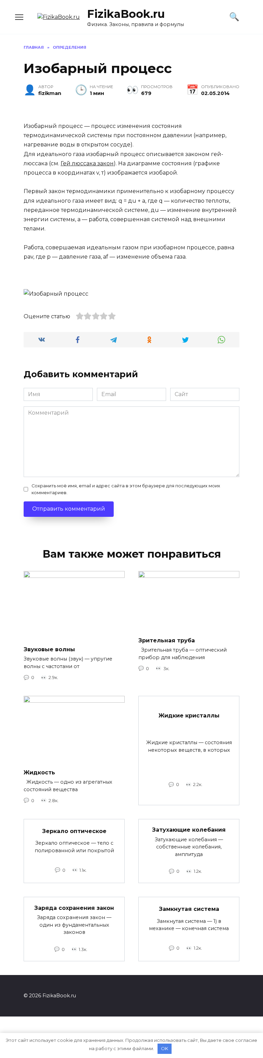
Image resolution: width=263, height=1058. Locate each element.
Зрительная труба (166, 640)
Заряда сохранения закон (74, 907)
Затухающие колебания (189, 830)
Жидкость (39, 772)
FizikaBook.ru (126, 14)
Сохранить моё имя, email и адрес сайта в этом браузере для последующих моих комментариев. (126, 489)
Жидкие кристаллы (189, 715)
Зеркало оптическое (74, 831)
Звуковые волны (49, 649)
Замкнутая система (189, 909)
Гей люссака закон (87, 163)
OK (164, 1048)
